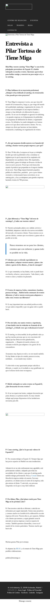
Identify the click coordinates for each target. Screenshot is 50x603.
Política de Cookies (13, 593)
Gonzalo (34, 476)
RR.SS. (18, 549)
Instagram (39, 593)
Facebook (24, 593)
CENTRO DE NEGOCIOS (17, 20)
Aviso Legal (22, 590)
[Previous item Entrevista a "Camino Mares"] (15, 34)
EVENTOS (34, 20)
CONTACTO (12, 30)
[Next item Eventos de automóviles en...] (34, 34)
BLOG (30, 25)
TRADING (20, 25)
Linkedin (32, 593)
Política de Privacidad (34, 590)
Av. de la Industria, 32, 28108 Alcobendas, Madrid (24, 588)
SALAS (10, 25)
